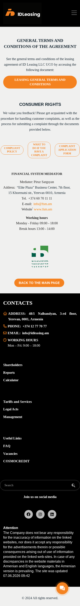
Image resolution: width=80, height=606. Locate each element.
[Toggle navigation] (74, 13)
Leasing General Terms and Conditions (40, 82)
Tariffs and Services (17, 402)
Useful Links (12, 438)
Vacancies (10, 453)
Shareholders (12, 365)
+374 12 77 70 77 (35, 326)
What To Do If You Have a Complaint (39, 150)
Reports (9, 372)
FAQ (6, 446)
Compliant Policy (12, 150)
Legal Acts (10, 409)
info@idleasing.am (35, 333)
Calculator (11, 380)
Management (12, 417)
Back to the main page (39, 283)
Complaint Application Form (67, 150)
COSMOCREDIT (16, 461)
